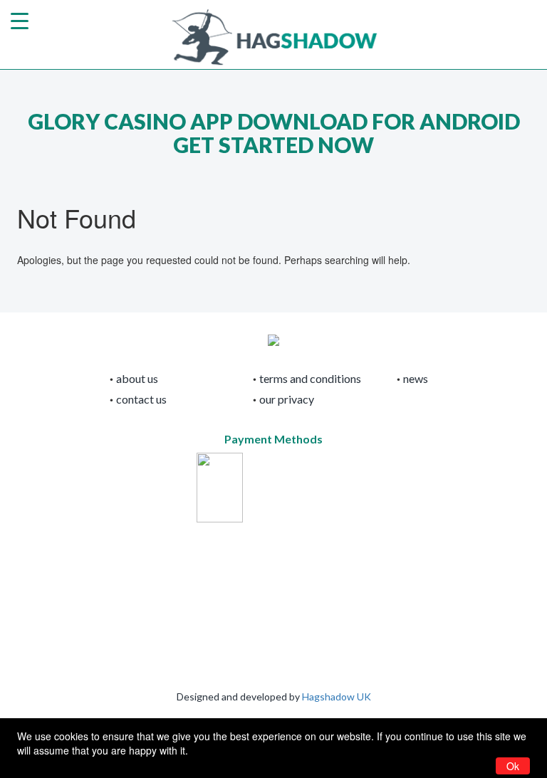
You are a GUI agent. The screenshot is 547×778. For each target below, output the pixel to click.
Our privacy (286, 399)
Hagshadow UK (336, 696)
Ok (512, 766)
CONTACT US (141, 399)
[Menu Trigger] (19, 19)
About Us (137, 378)
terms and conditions (310, 378)
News (415, 378)
